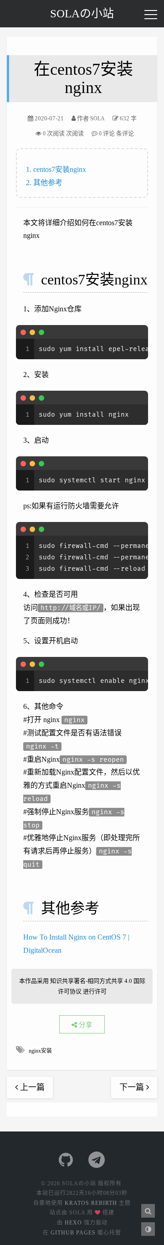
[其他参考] (36, 908)
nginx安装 (40, 1051)
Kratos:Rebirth (91, 1203)
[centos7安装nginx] (36, 279)
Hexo (73, 1222)
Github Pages (73, 1233)
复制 (136, 332)
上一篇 (31, 1087)
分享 (84, 1024)
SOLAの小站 (82, 13)
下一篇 (132, 1087)
